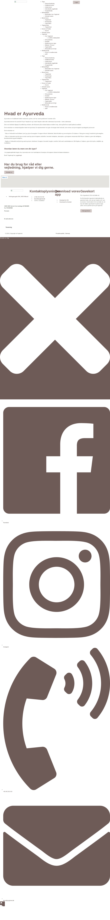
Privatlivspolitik (60, 233)
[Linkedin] (19, 201)
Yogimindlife (48, 47)
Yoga (43, 1)
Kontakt (47, 41)
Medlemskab (45, 50)
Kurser (47, 30)
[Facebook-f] (6, 201)
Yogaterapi (48, 19)
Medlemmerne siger (50, 43)
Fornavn (6, 211)
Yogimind (44, 34)
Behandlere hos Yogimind (52, 14)
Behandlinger (45, 12)
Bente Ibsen (45, 18)
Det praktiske (49, 39)
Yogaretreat (48, 27)
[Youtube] (15, 201)
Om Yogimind (49, 36)
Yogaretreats (45, 25)
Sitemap (67, 233)
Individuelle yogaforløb (51, 9)
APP (46, 54)
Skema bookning (49, 3)
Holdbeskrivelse (49, 5)
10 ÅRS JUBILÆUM (54, 38)
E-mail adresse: (8, 218)
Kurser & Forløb (46, 29)
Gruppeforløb (48, 10)
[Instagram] (11, 201)
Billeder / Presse (49, 45)
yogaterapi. (19, 155)
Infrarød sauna (49, 16)
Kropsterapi (48, 21)
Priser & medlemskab (51, 52)
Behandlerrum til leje (50, 48)
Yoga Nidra (48, 23)
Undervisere (48, 7)
